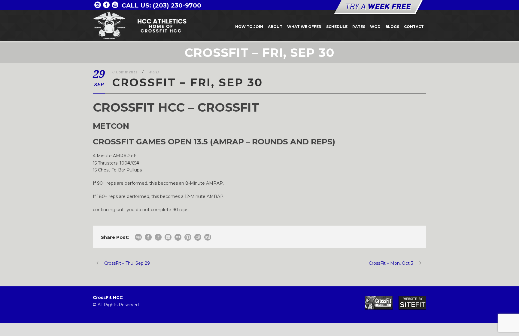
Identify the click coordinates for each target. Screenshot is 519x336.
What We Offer (304, 26)
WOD (375, 26)
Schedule (337, 26)
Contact (414, 26)
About (275, 26)
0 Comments (125, 72)
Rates (358, 26)
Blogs (392, 26)
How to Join (249, 26)
